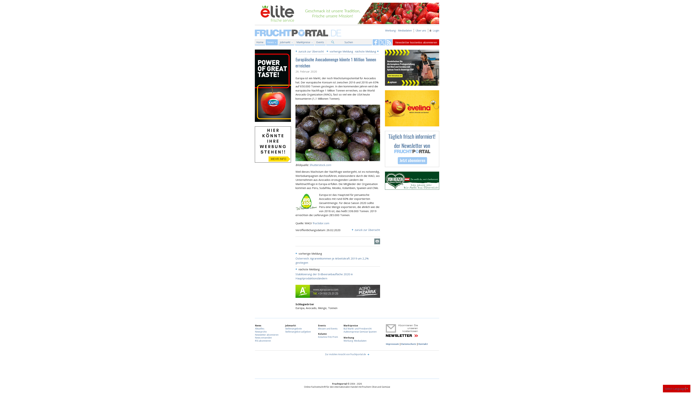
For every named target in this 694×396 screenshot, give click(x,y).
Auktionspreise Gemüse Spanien (360, 331)
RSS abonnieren (263, 340)
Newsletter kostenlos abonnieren (416, 42)
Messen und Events (327, 328)
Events (320, 42)
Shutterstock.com (320, 165)
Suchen (348, 42)
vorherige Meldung (341, 51)
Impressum (392, 344)
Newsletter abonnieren (267, 334)
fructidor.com (321, 223)
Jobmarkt (285, 42)
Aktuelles (259, 328)
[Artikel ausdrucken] (377, 241)
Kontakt (423, 344)
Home (260, 42)
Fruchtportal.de (298, 33)
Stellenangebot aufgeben (298, 331)
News (270, 42)
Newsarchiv (261, 331)
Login (436, 30)
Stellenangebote (293, 328)
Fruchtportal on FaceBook (376, 42)
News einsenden (263, 337)
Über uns (421, 30)
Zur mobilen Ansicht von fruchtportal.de (345, 354)
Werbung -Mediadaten (355, 340)
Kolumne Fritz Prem (328, 336)
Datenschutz (408, 344)
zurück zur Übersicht (311, 51)
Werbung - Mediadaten (398, 30)
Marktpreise (303, 42)
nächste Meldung (365, 51)
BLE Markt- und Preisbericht (358, 328)
